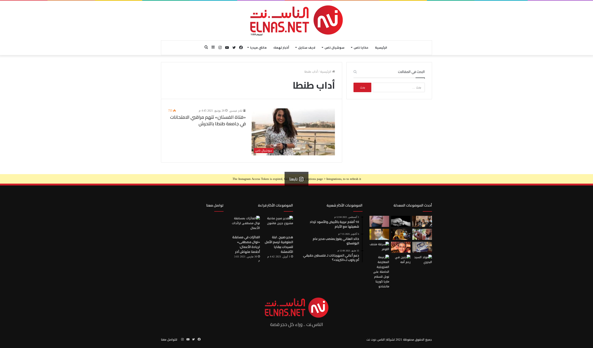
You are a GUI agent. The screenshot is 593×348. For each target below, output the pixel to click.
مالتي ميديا (258, 47)
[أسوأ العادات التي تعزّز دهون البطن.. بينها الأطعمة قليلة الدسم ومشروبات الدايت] (379, 221)
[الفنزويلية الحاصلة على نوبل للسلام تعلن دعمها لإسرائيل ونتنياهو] (379, 272)
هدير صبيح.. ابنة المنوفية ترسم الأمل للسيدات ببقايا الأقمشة (279, 244)
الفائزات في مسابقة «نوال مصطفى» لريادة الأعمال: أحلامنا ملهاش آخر (246, 244)
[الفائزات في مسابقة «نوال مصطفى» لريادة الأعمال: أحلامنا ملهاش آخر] (245, 224)
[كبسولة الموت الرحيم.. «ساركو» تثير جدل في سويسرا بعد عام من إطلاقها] (422, 247)
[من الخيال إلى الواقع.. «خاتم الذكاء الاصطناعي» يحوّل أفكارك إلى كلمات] (422, 234)
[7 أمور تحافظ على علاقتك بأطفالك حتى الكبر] (401, 221)
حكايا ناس (361, 47)
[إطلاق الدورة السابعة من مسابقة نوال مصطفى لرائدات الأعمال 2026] (422, 221)
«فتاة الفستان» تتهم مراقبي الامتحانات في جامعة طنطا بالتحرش (208, 120)
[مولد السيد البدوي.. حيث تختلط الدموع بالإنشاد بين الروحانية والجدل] (422, 260)
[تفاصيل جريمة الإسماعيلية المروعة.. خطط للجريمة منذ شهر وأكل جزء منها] (401, 247)
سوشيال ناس (334, 47)
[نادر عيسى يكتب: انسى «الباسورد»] (379, 234)
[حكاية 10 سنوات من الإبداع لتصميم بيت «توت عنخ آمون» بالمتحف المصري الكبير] (401, 234)
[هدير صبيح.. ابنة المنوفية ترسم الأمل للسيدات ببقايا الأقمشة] (278, 224)
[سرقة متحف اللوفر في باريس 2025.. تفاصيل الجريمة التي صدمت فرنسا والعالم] (379, 247)
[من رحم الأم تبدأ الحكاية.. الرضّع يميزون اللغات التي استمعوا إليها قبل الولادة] (401, 260)
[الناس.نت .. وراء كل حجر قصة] (296, 20)
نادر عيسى (235, 110)
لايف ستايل (306, 47)
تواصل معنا (215, 205)
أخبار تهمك (281, 47)
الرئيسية (381, 47)
